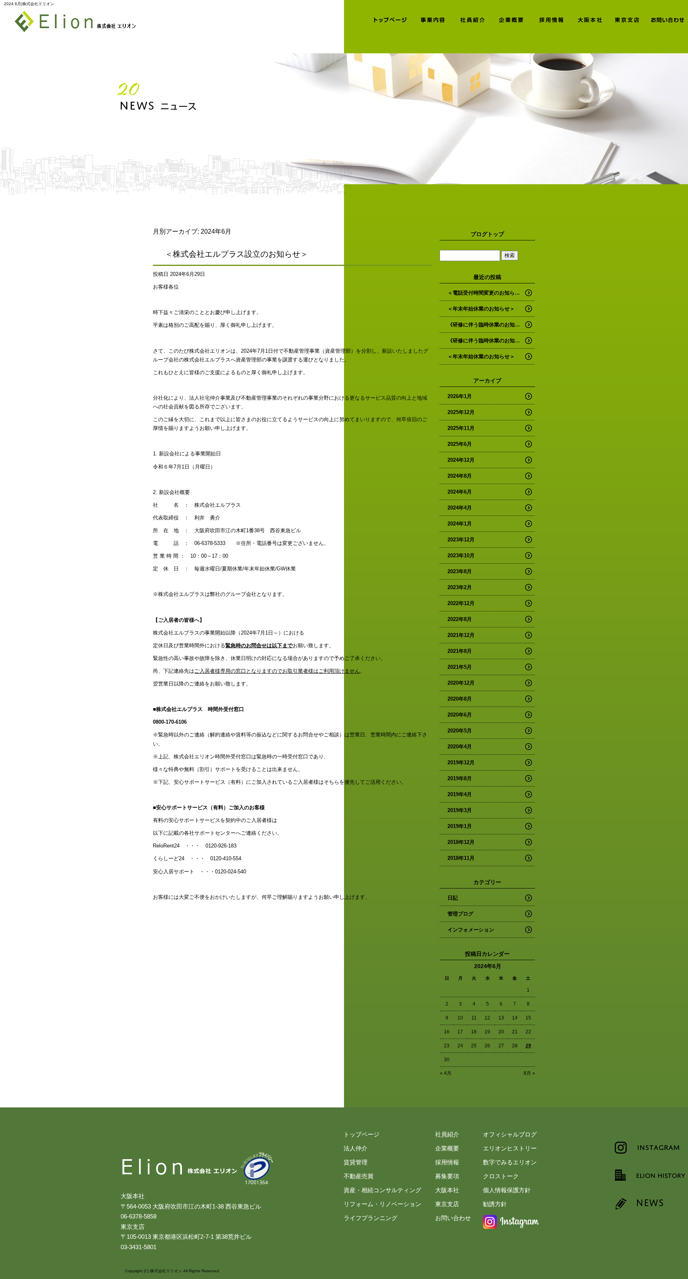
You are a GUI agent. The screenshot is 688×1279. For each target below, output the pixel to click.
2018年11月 (461, 858)
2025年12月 (461, 412)
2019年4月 (460, 794)
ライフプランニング (370, 1218)
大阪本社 (588, 19)
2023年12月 (461, 540)
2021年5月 (460, 667)
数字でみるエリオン (510, 1162)
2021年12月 (461, 635)
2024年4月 (460, 508)
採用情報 (549, 19)
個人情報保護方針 (507, 1190)
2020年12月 (461, 683)
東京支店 (628, 19)
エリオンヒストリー (510, 1148)
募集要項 (447, 1176)
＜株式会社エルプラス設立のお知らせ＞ (236, 254)
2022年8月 (460, 619)
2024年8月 (460, 476)
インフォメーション (471, 930)
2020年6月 (460, 715)
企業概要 (509, 19)
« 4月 (446, 1073)
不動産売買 (358, 1176)
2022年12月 (461, 603)
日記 (453, 898)
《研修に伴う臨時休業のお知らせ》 (489, 325)
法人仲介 (429, 19)
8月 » (529, 1073)
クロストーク (501, 1176)
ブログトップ (487, 234)
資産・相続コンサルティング (382, 1190)
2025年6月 (460, 444)
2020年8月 (460, 699)
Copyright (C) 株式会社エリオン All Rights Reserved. (172, 1271)
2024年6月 (460, 492)
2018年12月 (461, 842)
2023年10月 (461, 555)
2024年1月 (460, 524)
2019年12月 (461, 762)
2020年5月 (460, 731)
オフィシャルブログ (510, 1134)
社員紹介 (469, 19)
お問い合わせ (668, 19)
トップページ (389, 19)
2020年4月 (460, 747)
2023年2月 (460, 587)
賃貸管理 (355, 1162)
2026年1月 (460, 396)
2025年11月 (461, 428)
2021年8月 (460, 651)
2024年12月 (461, 460)
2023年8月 (460, 571)
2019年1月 (460, 826)
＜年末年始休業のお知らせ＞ (481, 309)
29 (528, 1046)
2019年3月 (460, 810)
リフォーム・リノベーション (382, 1204)
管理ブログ (460, 914)
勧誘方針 (495, 1204)
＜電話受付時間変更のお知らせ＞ (486, 293)
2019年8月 (460, 778)
